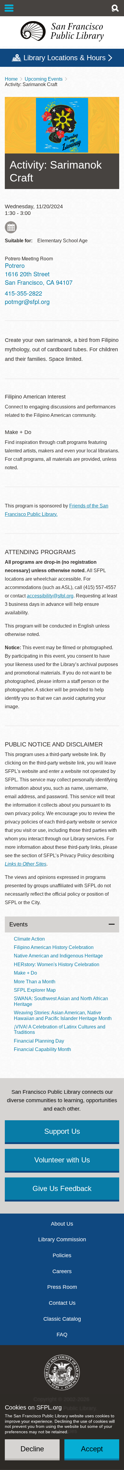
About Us (62, 1224)
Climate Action (29, 938)
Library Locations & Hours (64, 58)
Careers (62, 1271)
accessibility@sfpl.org (50, 595)
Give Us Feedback (62, 1188)
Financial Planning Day (39, 1041)
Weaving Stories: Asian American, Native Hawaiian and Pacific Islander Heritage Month (63, 1015)
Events (18, 924)
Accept (92, 1449)
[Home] (62, 31)
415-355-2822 (23, 293)
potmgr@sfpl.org (27, 301)
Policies (62, 1255)
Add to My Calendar (11, 227)
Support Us (62, 1131)
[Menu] (9, 8)
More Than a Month (34, 981)
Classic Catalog (62, 1319)
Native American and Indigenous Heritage (58, 955)
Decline (32, 1449)
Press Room (62, 1287)
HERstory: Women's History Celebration (56, 964)
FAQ (62, 1335)
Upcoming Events (44, 79)
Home (11, 79)
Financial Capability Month (42, 1049)
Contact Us (62, 1303)
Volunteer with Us (62, 1160)
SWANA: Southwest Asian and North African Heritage (61, 1001)
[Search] (115, 8)
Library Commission (62, 1239)
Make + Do (25, 972)
